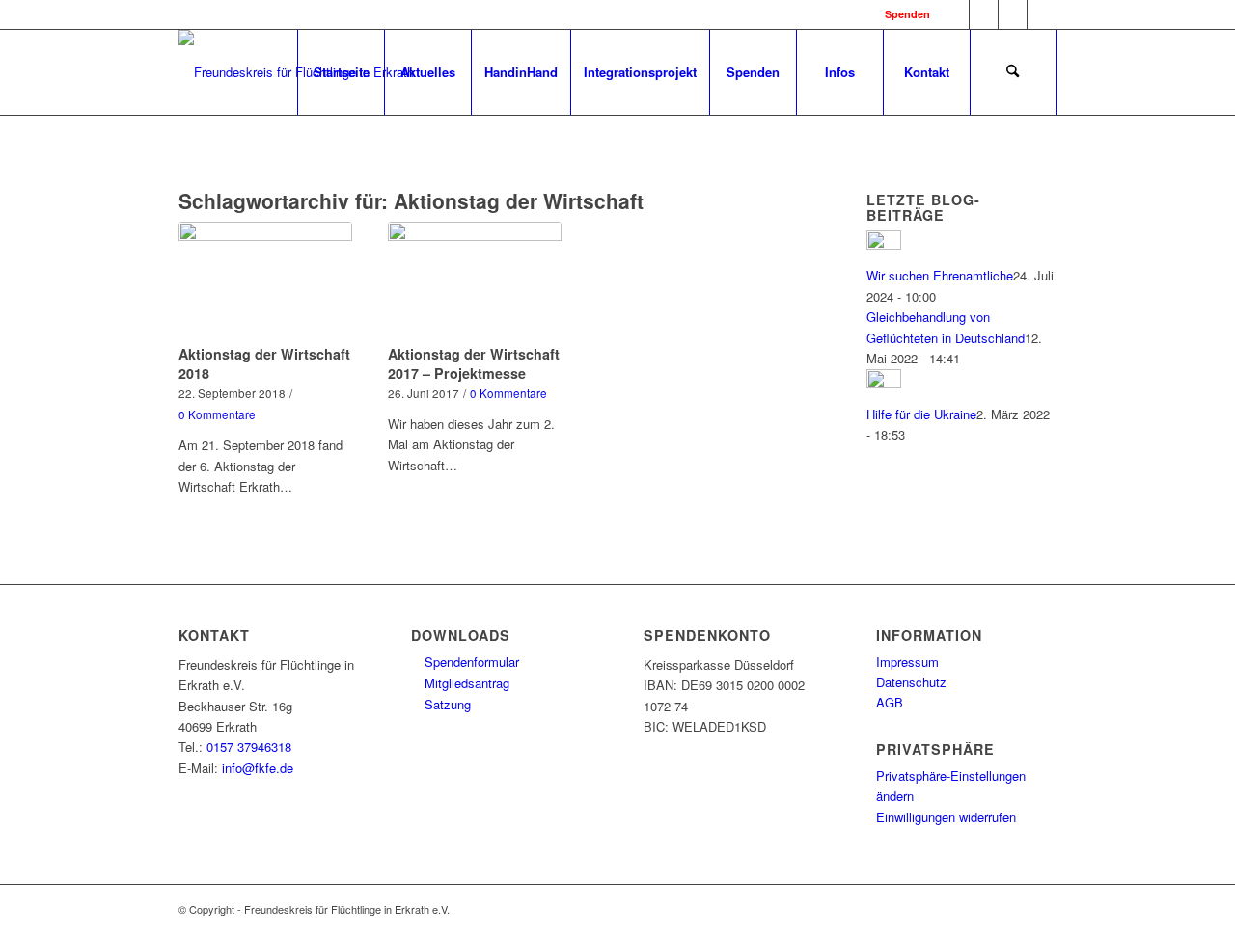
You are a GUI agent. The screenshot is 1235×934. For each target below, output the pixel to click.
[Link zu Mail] (1042, 14)
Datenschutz (911, 682)
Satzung (446, 704)
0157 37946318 (248, 746)
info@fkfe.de (257, 768)
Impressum (907, 662)
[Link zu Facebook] (955, 14)
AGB (889, 702)
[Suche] (1013, 72)
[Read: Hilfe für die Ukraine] (883, 383)
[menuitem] (340, 72)
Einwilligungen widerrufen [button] (946, 817)
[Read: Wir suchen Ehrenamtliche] (883, 244)
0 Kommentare (217, 414)
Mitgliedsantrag (465, 683)
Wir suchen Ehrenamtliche (939, 275)
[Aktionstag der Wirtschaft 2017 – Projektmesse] (475, 279)
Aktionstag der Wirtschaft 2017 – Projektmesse (474, 363)
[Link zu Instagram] (984, 14)
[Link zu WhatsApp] (1013, 14)
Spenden (907, 14)
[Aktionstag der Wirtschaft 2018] (265, 279)
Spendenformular (470, 662)
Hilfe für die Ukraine (921, 414)
